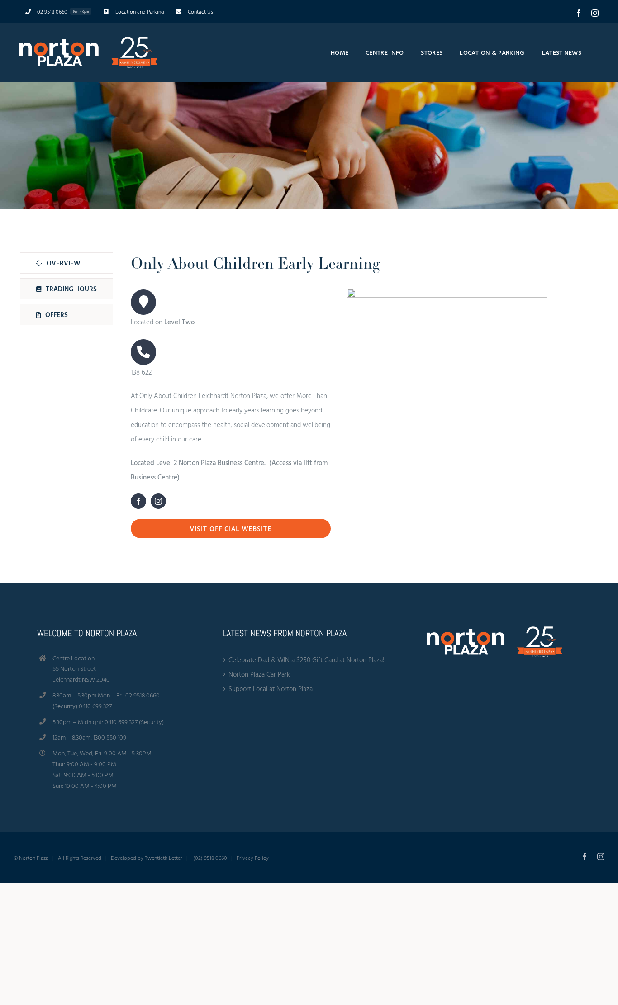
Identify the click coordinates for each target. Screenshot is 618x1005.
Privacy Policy (253, 857)
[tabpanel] (339, 397)
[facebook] (138, 501)
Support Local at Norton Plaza (270, 688)
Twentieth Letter (163, 857)
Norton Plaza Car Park (259, 674)
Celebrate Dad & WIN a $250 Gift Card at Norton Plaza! (306, 659)
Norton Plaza (33, 857)
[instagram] (158, 501)
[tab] (66, 263)
